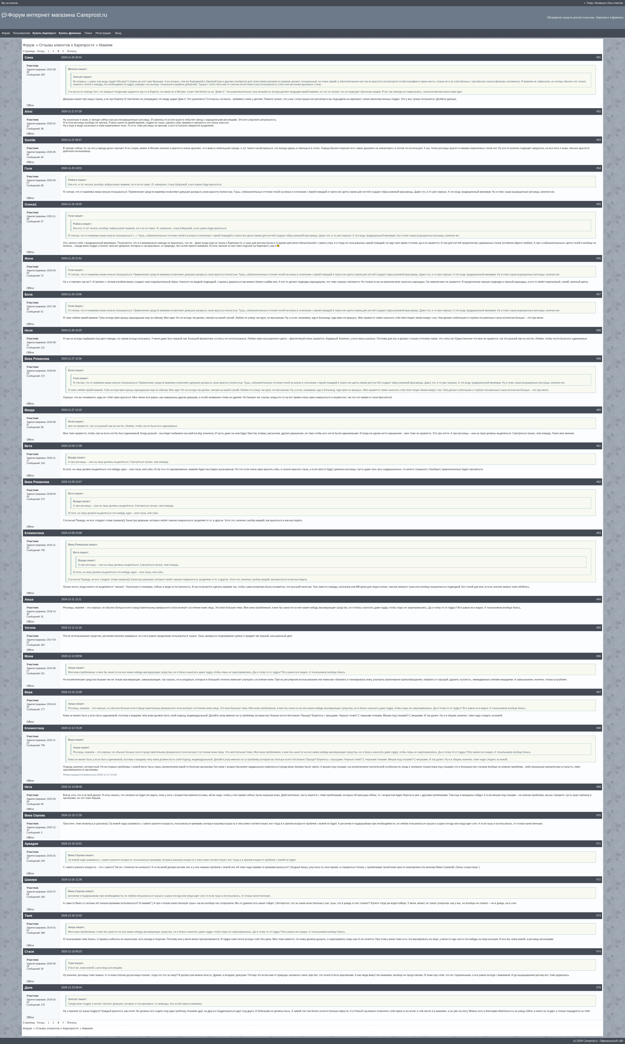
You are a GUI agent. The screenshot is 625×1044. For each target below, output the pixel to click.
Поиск (88, 33)
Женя (29, 258)
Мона (29, 656)
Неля (29, 330)
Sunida (30, 140)
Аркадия (31, 843)
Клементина (34, 533)
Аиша (29, 599)
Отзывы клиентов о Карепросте (67, 45)
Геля (28, 168)
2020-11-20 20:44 (71, 57)
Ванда (30, 410)
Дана (28, 987)
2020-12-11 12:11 (71, 599)
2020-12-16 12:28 (71, 879)
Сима (29, 57)
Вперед (71, 51)
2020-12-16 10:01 (71, 843)
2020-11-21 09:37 (71, 139)
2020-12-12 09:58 (71, 656)
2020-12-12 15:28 (71, 728)
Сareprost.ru (590, 1040)
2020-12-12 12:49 (71, 692)
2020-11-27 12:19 (71, 409)
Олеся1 (31, 204)
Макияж (105, 45)
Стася (29, 951)
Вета (28, 446)
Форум (6, 33)
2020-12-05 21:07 (71, 481)
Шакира (31, 879)
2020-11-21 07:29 (71, 111)
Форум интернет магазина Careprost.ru (57, 15)
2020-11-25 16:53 (71, 168)
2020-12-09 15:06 (71, 533)
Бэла (29, 294)
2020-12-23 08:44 (71, 987)
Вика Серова (35, 815)
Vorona (30, 627)
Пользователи (21, 33)
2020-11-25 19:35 (71, 204)
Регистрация (103, 33)
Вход (118, 33)
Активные (600, 3)
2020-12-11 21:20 (71, 627)
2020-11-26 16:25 (71, 330)
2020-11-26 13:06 (71, 294)
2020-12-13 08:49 (71, 786)
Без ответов (615, 3)
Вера (28, 692)
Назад (40, 51)
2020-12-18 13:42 (71, 915)
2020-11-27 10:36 (71, 358)
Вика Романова (37, 358)
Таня (28, 915)
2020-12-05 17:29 (71, 445)
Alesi (28, 111)
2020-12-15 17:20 (71, 815)
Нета (28, 787)
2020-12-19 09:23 (71, 951)
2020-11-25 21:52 (71, 258)
